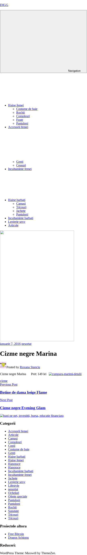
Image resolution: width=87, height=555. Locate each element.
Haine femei (16, 105)
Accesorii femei (18, 431)
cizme (3, 381)
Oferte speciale (17, 496)
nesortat (26, 343)
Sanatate (13, 511)
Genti (19, 161)
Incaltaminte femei (20, 169)
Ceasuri (21, 165)
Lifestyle (13, 485)
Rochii (20, 112)
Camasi (21, 203)
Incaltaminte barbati (20, 218)
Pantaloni (22, 123)
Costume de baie (26, 109)
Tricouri (21, 207)
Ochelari (13, 493)
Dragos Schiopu (18, 537)
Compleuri (23, 116)
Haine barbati (16, 200)
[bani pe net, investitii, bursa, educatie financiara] (32, 415)
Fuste (19, 119)
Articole (13, 225)
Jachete (20, 211)
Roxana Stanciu (30, 367)
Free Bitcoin (16, 534)
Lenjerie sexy (16, 221)
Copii (11, 445)
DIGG (4, 5)
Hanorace (14, 464)
